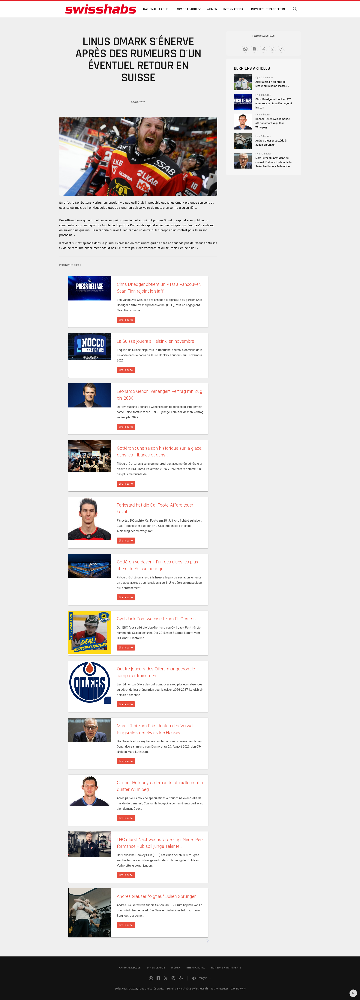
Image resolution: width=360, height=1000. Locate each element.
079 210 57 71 (238, 989)
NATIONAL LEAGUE (130, 968)
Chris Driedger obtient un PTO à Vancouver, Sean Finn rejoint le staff (273, 103)
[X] (263, 49)
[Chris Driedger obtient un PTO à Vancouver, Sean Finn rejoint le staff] (243, 102)
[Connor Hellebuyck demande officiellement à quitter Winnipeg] (243, 121)
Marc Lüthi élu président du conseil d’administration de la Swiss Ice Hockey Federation (273, 162)
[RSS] (281, 49)
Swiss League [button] (187, 9)
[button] (294, 9)
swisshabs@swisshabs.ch (192, 989)
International (234, 9)
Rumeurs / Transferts (268, 9)
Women (212, 9)
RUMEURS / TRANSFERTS (226, 968)
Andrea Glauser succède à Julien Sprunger (270, 143)
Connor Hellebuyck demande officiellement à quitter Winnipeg (272, 123)
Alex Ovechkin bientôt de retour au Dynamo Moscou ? (272, 84)
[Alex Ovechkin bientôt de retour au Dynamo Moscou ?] (243, 82)
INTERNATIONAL (195, 968)
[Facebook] (254, 49)
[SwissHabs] (100, 9)
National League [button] (155, 9)
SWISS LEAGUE (156, 968)
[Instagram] (272, 49)
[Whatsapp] (245, 49)
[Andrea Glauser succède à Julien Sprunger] (243, 141)
